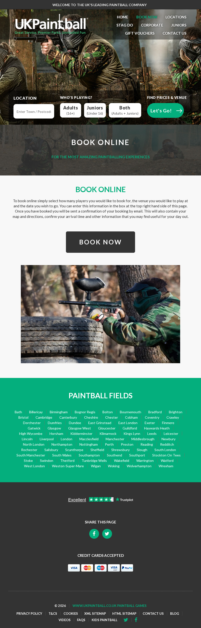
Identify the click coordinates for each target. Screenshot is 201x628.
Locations (175, 17)
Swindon (46, 460)
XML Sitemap (95, 613)
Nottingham (88, 444)
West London (34, 466)
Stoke (28, 460)
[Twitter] (137, 620)
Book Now (146, 17)
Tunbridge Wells (94, 460)
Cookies (70, 613)
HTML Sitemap (124, 613)
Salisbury (51, 450)
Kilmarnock (108, 433)
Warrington (145, 460)
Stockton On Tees (166, 455)
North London (33, 444)
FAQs (81, 620)
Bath (18, 412)
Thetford (67, 460)
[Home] (51, 24)
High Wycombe (30, 433)
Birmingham (59, 412)
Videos (65, 620)
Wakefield (121, 460)
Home (122, 17)
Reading (146, 444)
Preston (127, 444)
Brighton (175, 412)
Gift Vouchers (139, 33)
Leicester (171, 433)
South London (165, 450)
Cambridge (44, 417)
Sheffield (97, 450)
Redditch (167, 444)
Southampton (89, 455)
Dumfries (55, 423)
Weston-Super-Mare (68, 466)
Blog (174, 613)
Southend (114, 455)
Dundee (75, 423)
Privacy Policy (29, 613)
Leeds (152, 433)
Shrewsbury (120, 450)
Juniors (178, 25)
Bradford (155, 412)
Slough (142, 450)
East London (128, 423)
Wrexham (166, 466)
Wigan (96, 466)
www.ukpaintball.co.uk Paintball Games (110, 606)
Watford (167, 460)
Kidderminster (81, 433)
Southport (137, 455)
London (66, 439)
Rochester (29, 450)
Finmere (168, 423)
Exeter (150, 423)
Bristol (23, 417)
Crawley (172, 417)
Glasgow (54, 428)
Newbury (169, 439)
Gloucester (106, 428)
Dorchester (32, 423)
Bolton (107, 412)
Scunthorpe (74, 450)
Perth (109, 444)
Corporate (152, 25)
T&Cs (53, 613)
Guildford (130, 428)
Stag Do (124, 25)
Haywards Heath (157, 428)
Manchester (115, 439)
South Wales (62, 455)
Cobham (131, 417)
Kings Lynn (132, 433)
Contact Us (174, 33)
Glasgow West (79, 428)
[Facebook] (128, 620)
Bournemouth (130, 412)
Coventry (152, 417)
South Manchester (30, 455)
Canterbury (68, 417)
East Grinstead (99, 423)
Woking (114, 466)
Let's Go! (161, 110)
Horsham (56, 433)
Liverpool (47, 439)
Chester (111, 417)
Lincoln (27, 439)
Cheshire (91, 417)
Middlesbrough (142, 439)
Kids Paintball (104, 620)
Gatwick (34, 428)
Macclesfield (89, 439)
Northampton (61, 444)
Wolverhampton (139, 466)
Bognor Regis (85, 412)
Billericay (36, 412)
